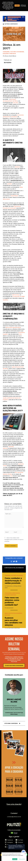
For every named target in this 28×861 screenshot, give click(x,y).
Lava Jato (15, 102)
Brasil (15, 833)
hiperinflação (14, 195)
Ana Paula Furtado (10, 628)
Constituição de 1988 (19, 296)
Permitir (15, 859)
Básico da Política (10, 613)
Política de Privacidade (23, 5)
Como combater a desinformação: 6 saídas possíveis (13, 580)
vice (11, 475)
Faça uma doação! (14, 804)
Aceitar (17, 5)
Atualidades (8, 593)
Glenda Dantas (9, 586)
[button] (11, 561)
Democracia (16, 593)
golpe (13, 367)
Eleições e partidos (9, 53)
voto (20, 334)
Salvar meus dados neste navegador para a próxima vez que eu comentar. (13, 539)
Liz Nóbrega (15, 586)
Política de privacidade (14, 830)
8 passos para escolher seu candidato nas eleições (13, 621)
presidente (14, 116)
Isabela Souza (17, 628)
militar (21, 187)
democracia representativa (13, 327)
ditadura (17, 166)
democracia (6, 199)
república (5, 300)
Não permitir (22, 859)
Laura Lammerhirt (9, 607)
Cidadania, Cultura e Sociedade (13, 51)
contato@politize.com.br (14, 816)
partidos (9, 183)
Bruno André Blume (10, 56)
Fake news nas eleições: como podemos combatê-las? (12, 601)
